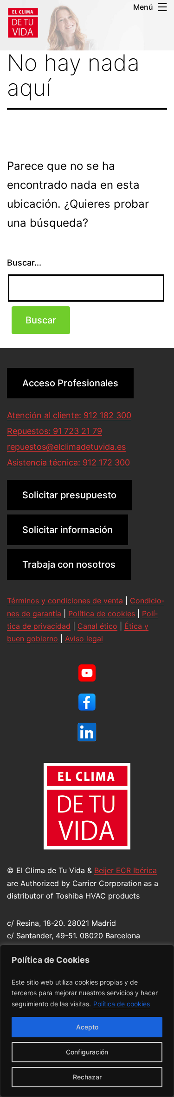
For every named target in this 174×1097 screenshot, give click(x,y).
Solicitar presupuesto (69, 495)
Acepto (87, 1027)
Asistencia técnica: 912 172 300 (68, 462)
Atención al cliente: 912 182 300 (69, 415)
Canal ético (97, 626)
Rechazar (87, 1077)
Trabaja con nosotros (69, 564)
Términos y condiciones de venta (65, 600)
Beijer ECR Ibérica (125, 870)
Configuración (87, 1052)
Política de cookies (121, 1004)
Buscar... (24, 262)
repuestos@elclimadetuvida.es (66, 447)
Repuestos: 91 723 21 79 (54, 431)
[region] (87, 1021)
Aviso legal (84, 638)
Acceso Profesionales (70, 383)
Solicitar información (67, 529)
